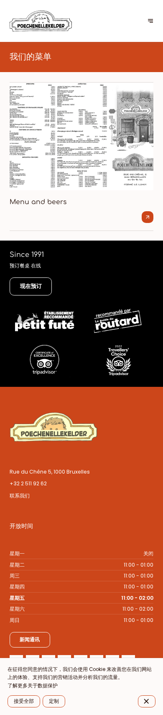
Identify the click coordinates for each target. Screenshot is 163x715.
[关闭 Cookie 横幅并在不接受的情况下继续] (146, 701)
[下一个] (150, 21)
